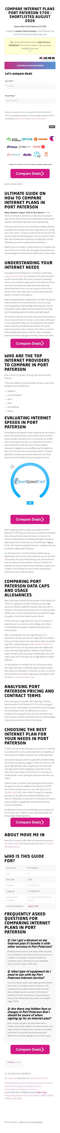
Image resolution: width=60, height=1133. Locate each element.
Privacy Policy (21, 119)
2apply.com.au (22, 1086)
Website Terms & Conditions (37, 119)
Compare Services (29, 1089)
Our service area (11, 1078)
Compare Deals (28, 173)
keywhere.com (34, 1086)
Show (18, 1062)
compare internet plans (14, 276)
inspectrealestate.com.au (14, 1083)
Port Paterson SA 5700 (38, 1078)
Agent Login (42, 1092)
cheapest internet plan (43, 644)
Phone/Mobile (9, 96)
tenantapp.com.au (33, 1083)
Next (52, 127)
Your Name (9, 81)
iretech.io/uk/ (46, 1083)
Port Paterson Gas (12, 844)
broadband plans (11, 793)
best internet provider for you (23, 677)
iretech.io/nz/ (10, 1086)
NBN (6, 560)
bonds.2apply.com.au (13, 1089)
